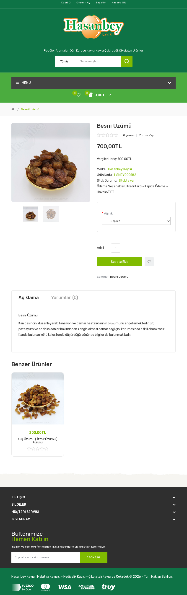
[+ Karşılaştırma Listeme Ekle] (57, 385)
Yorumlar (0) (64, 297)
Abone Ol (94, 557)
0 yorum (129, 135)
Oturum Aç (83, 2)
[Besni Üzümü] (30, 214)
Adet (100, 248)
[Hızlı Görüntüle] (57, 391)
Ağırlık (108, 213)
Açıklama (28, 297)
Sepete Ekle (119, 262)
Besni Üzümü (30, 109)
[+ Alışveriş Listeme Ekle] (57, 379)
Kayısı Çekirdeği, (107, 50)
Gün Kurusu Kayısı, (82, 50)
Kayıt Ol (66, 2)
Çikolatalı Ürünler (131, 50)
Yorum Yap (146, 135)
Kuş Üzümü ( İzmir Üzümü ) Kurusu (37, 440)
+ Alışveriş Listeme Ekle (149, 261)
